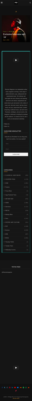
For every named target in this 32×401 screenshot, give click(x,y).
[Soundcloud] (21, 387)
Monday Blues (16, 214)
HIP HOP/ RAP (16, 199)
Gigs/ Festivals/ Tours (16, 195)
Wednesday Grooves (16, 249)
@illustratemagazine (7, 272)
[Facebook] (2, 387)
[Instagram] (7, 387)
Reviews (16, 230)
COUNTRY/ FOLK (16, 179)
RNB (16, 234)
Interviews (16, 206)
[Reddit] (28, 387)
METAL (16, 210)
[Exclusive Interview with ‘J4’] (16, 28)
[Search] (30, 2)
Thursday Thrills (16, 242)
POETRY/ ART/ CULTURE (16, 222)
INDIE (16, 202)
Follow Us (6, 126)
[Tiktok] (16, 391)
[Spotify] (23, 387)
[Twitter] (4, 387)
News (16, 218)
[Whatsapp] (26, 387)
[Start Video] (16, 60)
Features (16, 187)
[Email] (17, 387)
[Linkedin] (12, 387)
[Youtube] (15, 387)
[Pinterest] (9, 387)
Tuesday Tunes (16, 246)
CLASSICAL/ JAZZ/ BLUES (16, 175)
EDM (16, 183)
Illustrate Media (16, 398)
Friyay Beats (16, 191)
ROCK (16, 238)
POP (16, 226)
